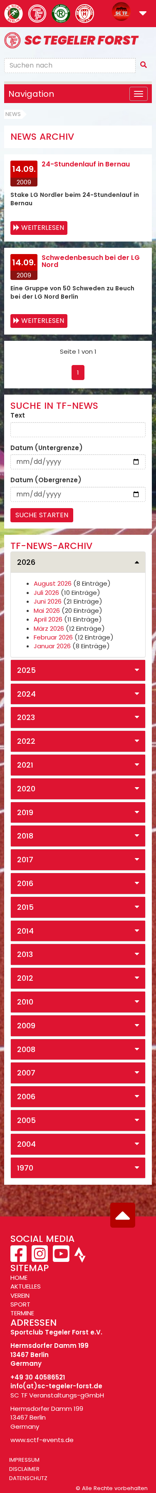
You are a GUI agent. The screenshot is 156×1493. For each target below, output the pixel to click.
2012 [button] (25, 978)
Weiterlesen (42, 227)
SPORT (20, 1304)
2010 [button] (25, 1002)
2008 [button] (26, 1049)
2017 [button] (25, 859)
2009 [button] (26, 1025)
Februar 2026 (53, 637)
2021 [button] (25, 765)
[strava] (79, 1258)
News (13, 114)
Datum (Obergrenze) (46, 480)
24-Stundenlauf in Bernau (86, 164)
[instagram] (40, 1258)
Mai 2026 (47, 610)
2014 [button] (25, 931)
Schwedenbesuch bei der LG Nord (91, 261)
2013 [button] (25, 954)
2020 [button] (26, 788)
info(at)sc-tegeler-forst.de (56, 1386)
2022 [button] (26, 741)
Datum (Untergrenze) (46, 447)
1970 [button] (25, 1168)
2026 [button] (26, 562)
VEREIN (20, 1295)
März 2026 (49, 628)
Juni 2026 (48, 601)
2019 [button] (25, 812)
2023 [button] (26, 717)
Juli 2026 (46, 592)
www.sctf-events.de (42, 1439)
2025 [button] (26, 670)
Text (17, 415)
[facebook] (19, 1258)
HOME (18, 1277)
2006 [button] (26, 1096)
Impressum (24, 1460)
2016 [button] (25, 883)
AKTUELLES (25, 1286)
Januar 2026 (52, 646)
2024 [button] (26, 694)
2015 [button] (25, 907)
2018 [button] (25, 836)
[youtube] (61, 1258)
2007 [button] (26, 1073)
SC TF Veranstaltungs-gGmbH (57, 1395)
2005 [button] (26, 1120)
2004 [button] (26, 1144)
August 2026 (53, 583)
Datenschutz (28, 1478)
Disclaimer (24, 1469)
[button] (143, 14)
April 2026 (48, 619)
